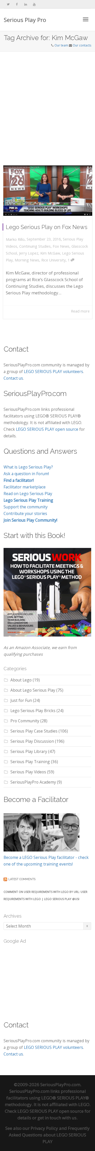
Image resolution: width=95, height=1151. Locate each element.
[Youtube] (34, 4)
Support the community (26, 507)
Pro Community (24, 721)
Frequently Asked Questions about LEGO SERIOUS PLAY (49, 1134)
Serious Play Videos (28, 772)
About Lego (21, 680)
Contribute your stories (25, 513)
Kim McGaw (50, 253)
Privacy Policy (44, 1128)
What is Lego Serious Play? (28, 467)
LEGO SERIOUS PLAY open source (47, 429)
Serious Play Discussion (32, 741)
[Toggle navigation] (85, 19)
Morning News (27, 260)
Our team (61, 45)
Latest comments (21, 879)
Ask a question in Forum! (26, 473)
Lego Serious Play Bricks (32, 710)
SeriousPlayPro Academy (33, 782)
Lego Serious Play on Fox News (46, 227)
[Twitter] (8, 4)
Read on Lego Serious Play (28, 493)
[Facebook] (17, 4)
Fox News (61, 246)
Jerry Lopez (28, 253)
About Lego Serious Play (32, 690)
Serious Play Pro (25, 19)
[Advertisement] (47, 102)
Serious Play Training (30, 761)
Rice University (53, 260)
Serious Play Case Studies (34, 731)
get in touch (49, 1118)
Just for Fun (21, 700)
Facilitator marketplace (25, 487)
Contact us (13, 378)
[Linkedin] (25, 4)
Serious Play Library (28, 751)
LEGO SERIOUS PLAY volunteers (53, 371)
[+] (47, 190)
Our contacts (82, 45)
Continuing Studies (35, 246)
